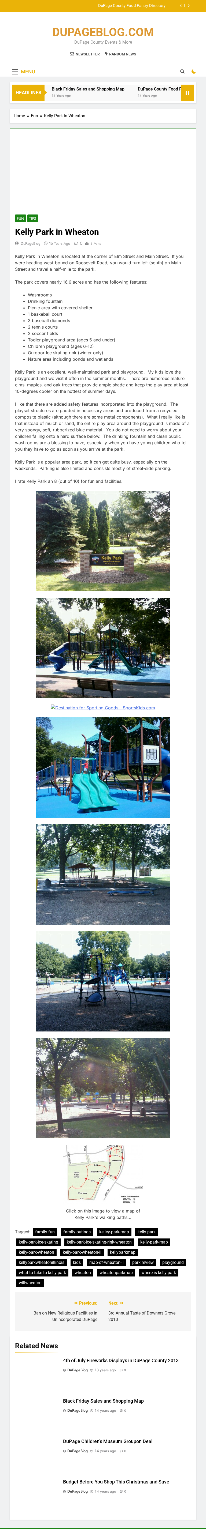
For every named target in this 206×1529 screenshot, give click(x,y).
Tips (32, 218)
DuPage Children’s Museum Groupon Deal (128, 6)
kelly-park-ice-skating (38, 1242)
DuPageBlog (31, 243)
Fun (20, 218)
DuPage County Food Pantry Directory (154, 89)
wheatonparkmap (116, 1272)
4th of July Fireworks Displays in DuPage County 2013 (121, 1360)
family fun (45, 1231)
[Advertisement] (103, 174)
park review (143, 1262)
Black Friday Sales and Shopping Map (68, 89)
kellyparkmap (122, 1252)
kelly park (147, 1231)
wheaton (83, 1272)
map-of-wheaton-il (106, 1262)
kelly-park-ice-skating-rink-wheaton (99, 1242)
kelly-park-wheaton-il (82, 1252)
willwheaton (30, 1282)
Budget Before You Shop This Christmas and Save (116, 1482)
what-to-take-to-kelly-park (42, 1272)
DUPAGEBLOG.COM (103, 32)
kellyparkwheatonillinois (41, 1262)
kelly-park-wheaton (36, 1252)
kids (77, 1262)
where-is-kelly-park (158, 1272)
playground (173, 1262)
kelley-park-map (114, 1231)
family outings (77, 1231)
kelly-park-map (154, 1242)
